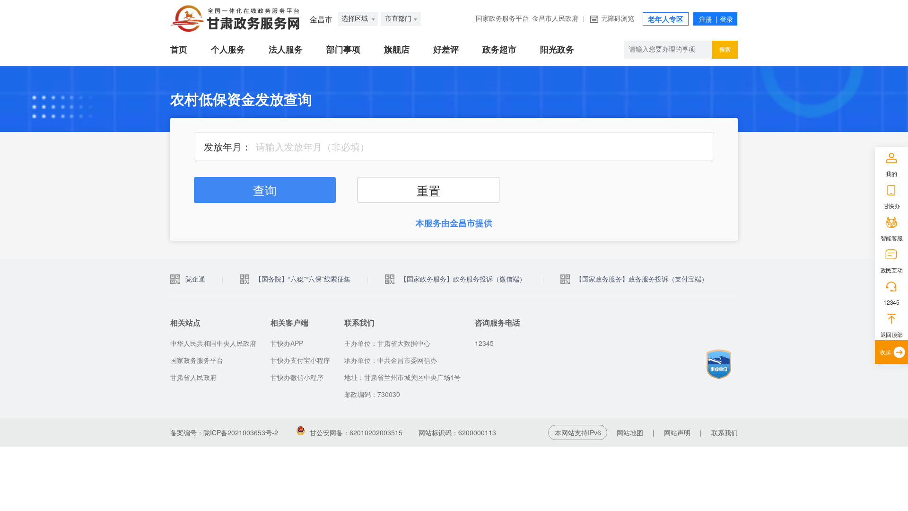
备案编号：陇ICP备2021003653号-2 (224, 432)
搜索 (725, 49)
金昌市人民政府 (555, 18)
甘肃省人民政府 (193, 377)
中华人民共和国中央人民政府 (213, 343)
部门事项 (343, 49)
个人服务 (228, 49)
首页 (178, 49)
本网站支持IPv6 (578, 432)
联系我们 (724, 432)
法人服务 (286, 49)
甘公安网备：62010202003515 (356, 432)
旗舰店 (397, 49)
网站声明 (677, 432)
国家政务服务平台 (502, 18)
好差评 (446, 49)
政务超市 (499, 49)
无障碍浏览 (617, 18)
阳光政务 (557, 49)
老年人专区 (665, 19)
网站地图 (630, 432)
